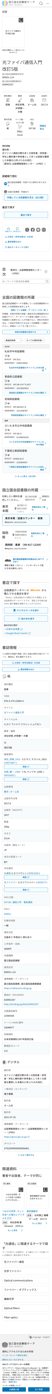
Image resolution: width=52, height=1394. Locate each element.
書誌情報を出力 (14, 241)
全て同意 (39, 1389)
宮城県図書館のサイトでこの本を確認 (27, 415)
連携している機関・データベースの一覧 (28, 310)
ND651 (7, 913)
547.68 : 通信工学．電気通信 (18, 902)
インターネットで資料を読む (14, 1355)
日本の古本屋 (13, 629)
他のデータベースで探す (18, 247)
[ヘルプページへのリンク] (16, 51)
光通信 (7, 873)
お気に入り (8, 231)
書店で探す (26, 215)
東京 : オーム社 (11, 791)
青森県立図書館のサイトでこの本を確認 (26, 392)
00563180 (34, 873)
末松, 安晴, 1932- (12, 759)
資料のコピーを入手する (13, 1359)
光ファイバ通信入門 (14, 712)
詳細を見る (43, 127)
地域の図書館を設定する (25, 332)
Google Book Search (17, 633)
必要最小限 (14, 1389)
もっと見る (12, 1230)
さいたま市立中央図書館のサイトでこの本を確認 (26, 443)
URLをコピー (17, 231)
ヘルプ (19, 326)
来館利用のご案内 (38, 508)
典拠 (24, 766)
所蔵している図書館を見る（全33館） (26, 197)
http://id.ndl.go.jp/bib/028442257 (21, 1004)
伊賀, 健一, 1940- (12, 771)
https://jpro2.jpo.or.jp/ (15, 1136)
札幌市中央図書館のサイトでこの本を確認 (26, 369)
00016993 (9, 775)
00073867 (10, 762)
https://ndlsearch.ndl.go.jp (18, 988)
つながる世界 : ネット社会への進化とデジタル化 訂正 (13, 1214)
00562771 (42, 882)
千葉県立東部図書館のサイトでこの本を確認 (26, 468)
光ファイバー (10, 882)
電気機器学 (32, 1211)
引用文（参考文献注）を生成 (20, 236)
